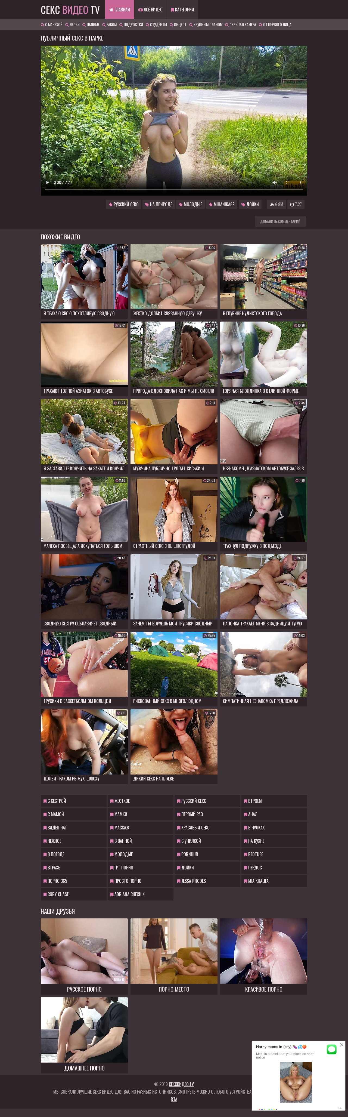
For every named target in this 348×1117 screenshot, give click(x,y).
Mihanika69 (224, 204)
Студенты (158, 24)
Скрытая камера (242, 24)
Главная (121, 9)
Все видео (153, 9)
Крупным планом (207, 24)
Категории (184, 9)
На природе (160, 204)
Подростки (133, 24)
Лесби (74, 24)
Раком (111, 24)
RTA (174, 1099)
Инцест (180, 24)
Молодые (192, 204)
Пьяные (93, 24)
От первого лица (276, 24)
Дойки (252, 204)
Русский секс (125, 204)
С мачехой (53, 24)
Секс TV (70, 9)
